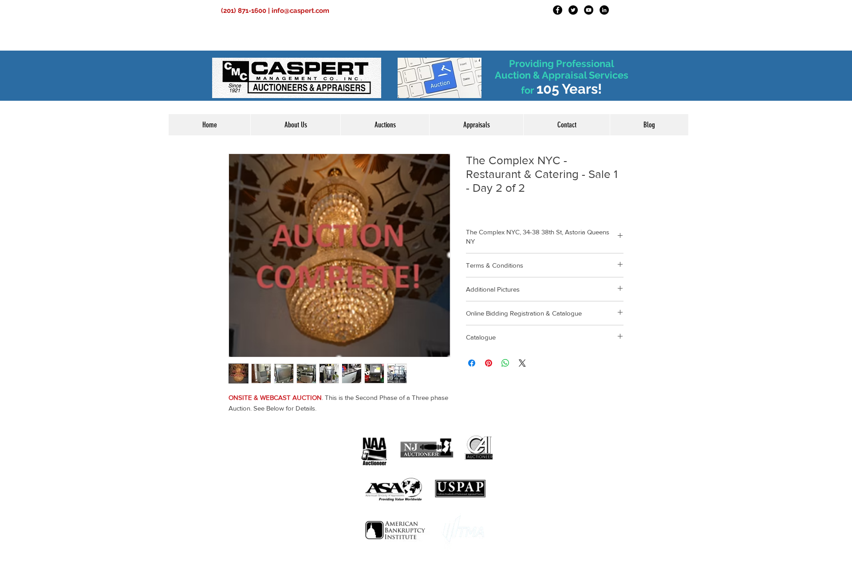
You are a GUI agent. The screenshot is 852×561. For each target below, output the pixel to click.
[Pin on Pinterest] (488, 363)
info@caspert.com (300, 11)
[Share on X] (522, 363)
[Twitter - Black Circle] (573, 10)
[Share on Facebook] (471, 363)
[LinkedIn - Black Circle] (604, 10)
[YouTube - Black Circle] (588, 10)
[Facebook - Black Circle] (557, 10)
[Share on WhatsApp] (505, 363)
